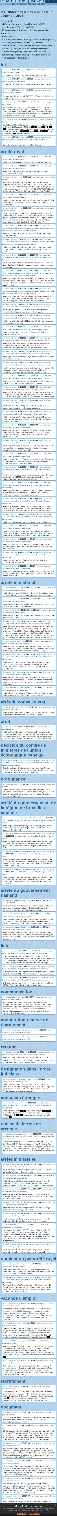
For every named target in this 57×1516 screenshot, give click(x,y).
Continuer (21, 1514)
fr (48, 1)
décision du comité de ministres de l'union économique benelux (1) (25, 32)
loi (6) (4, 23)
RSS (13, 4)
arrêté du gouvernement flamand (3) (18, 42)
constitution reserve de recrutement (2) (37, 45)
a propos (21, 4)
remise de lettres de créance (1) (37, 51)
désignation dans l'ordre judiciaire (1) (31, 48)
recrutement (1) (9, 57)
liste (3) (39, 42)
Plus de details (34, 1514)
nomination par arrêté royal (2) (15, 54)
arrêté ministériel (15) (35, 23)
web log (32, 4)
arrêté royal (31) (16, 23)
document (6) (23, 57)
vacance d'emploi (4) (41, 54)
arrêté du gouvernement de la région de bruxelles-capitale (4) (29, 39)
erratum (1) (7, 48)
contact (41, 4)
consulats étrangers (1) (12, 51)
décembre (8, 15)
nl (54, 1)
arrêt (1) (30, 27)
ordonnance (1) (8, 36)
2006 (19, 15)
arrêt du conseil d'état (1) (13, 27)
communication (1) (10, 45)
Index (12, 12)
